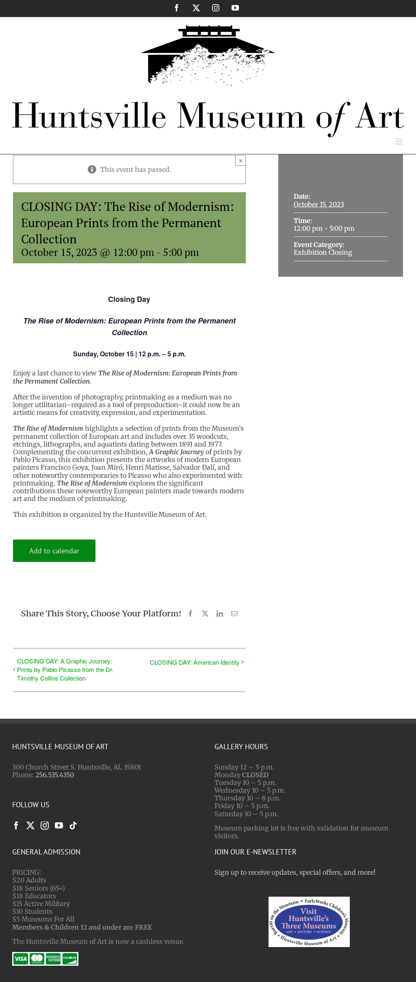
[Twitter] (30, 826)
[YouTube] (59, 826)
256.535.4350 (54, 775)
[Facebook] (16, 826)
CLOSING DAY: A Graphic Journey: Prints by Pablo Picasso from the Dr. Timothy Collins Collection (65, 669)
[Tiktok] (73, 826)
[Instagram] (45, 826)
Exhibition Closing (323, 252)
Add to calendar (54, 550)
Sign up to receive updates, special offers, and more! (295, 872)
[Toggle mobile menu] (399, 141)
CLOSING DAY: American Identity (195, 662)
